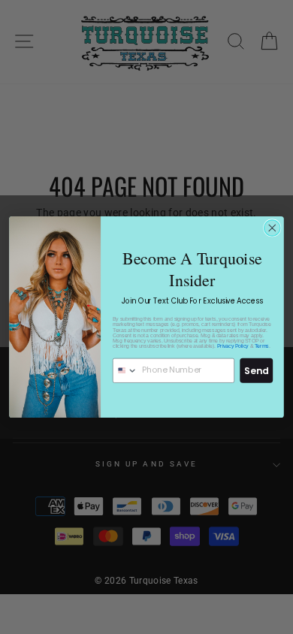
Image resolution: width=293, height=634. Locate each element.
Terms (262, 346)
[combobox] (125, 370)
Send (256, 370)
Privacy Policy (233, 346)
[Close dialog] (272, 228)
